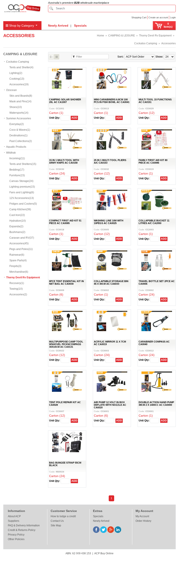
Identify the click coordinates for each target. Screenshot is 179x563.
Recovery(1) (16, 283)
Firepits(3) (15, 266)
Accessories (168, 43)
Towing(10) (16, 288)
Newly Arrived (58, 25)
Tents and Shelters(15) (22, 164)
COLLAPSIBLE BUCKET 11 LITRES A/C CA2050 (154, 221)
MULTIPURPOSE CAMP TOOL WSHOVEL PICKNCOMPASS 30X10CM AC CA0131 (66, 344)
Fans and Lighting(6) (21, 192)
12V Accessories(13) (21, 198)
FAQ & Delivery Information (24, 525)
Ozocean (11, 90)
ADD (74, 117)
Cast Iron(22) (17, 215)
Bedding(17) (16, 169)
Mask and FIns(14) (20, 101)
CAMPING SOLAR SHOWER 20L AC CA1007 (65, 100)
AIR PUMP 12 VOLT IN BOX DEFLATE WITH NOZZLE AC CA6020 (110, 405)
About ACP (14, 516)
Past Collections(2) (20, 141)
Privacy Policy (16, 534)
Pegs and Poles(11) (21, 249)
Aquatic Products (16, 146)
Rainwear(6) (16, 254)
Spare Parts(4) (18, 260)
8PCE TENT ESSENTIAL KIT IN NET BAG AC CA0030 (66, 282)
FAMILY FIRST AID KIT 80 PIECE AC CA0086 (153, 161)
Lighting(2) (15, 73)
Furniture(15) (17, 175)
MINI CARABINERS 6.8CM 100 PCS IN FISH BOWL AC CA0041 (111, 100)
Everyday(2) (16, 124)
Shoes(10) (15, 107)
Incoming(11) (17, 158)
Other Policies (16, 539)
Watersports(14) (18, 112)
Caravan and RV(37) (21, 237)
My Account (142, 516)
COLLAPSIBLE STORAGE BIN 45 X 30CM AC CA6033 (111, 282)
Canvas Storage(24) (21, 181)
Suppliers (13, 520)
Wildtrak (11, 152)
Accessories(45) (19, 243)
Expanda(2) (16, 226)
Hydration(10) (17, 220)
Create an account (158, 17)
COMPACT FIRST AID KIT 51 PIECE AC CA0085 (65, 221)
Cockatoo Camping (145, 43)
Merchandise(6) (18, 271)
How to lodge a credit (63, 516)
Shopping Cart (138, 17)
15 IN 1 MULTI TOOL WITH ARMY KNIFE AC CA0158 (64, 161)
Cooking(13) (16, 78)
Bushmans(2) (17, 232)
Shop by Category (21, 25)
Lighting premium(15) (22, 186)
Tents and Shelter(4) (21, 67)
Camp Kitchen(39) (20, 209)
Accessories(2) (18, 294)
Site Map (56, 525)
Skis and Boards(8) (20, 95)
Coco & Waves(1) (19, 129)
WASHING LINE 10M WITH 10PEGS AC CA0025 (108, 221)
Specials (80, 25)
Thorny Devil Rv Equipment (155, 35)
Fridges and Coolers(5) (23, 203)
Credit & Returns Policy (21, 530)
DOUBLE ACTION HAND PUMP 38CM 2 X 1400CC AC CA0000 (156, 403)
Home (100, 35)
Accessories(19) (19, 84)
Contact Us (57, 520)
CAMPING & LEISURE (121, 35)
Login (173, 17)
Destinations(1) (18, 135)
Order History (143, 520)
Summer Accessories (18, 118)
